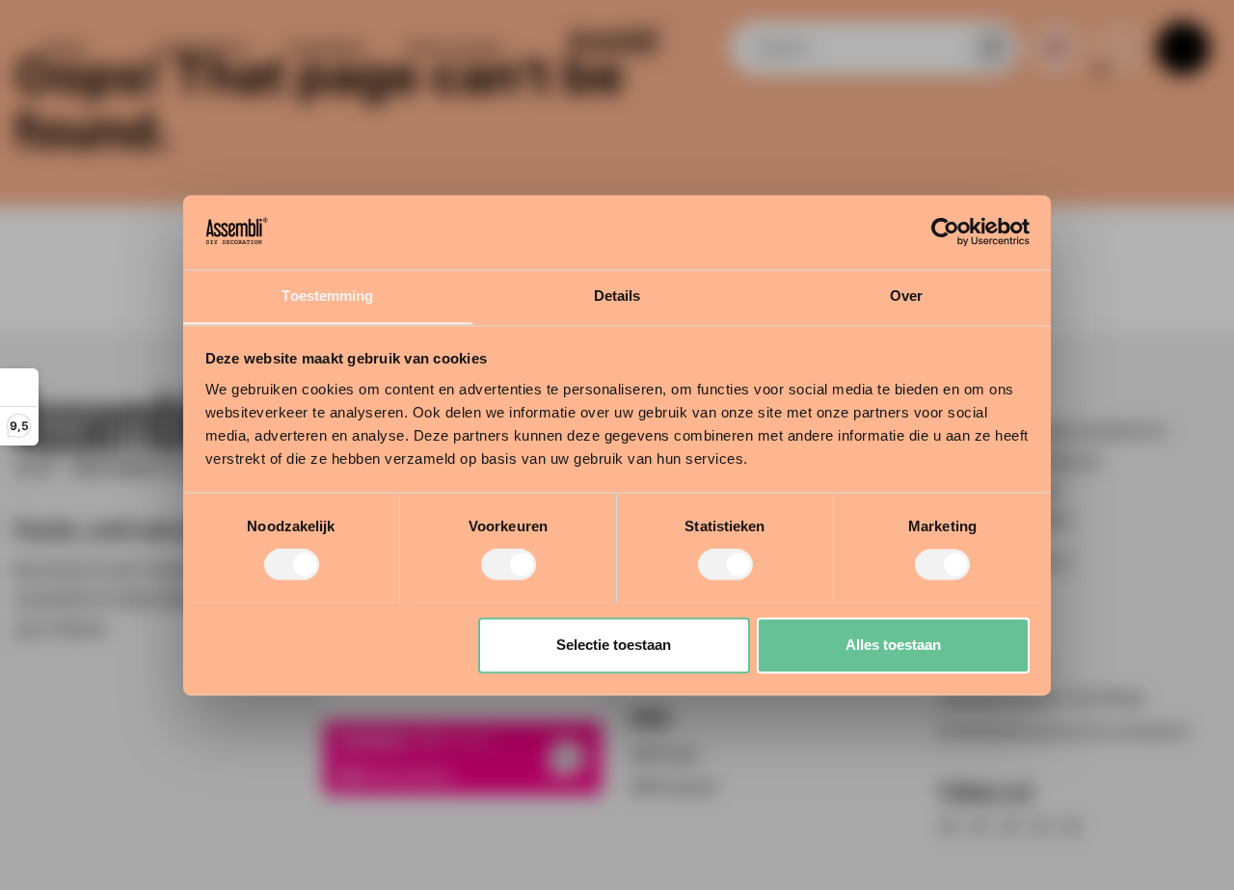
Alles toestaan (893, 644)
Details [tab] (617, 295)
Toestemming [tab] (327, 295)
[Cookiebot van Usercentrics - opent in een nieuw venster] (945, 231)
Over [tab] (906, 295)
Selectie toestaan (613, 644)
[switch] (508, 564)
